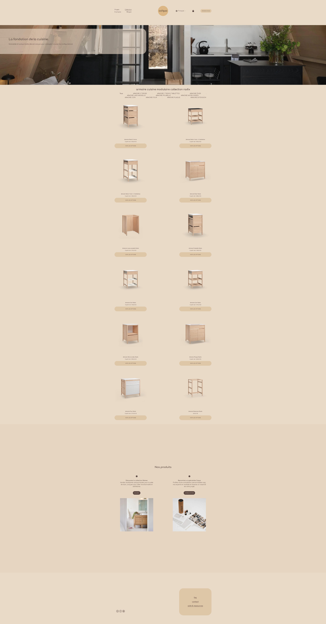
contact (195, 602)
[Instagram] (117, 611)
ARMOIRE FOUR (151, 97)
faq (195, 598)
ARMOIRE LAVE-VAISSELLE (136, 95)
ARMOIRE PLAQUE (173, 97)
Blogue (129, 12)
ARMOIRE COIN (130, 97)
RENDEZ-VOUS (206, 11)
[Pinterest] (123, 611)
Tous (121, 93)
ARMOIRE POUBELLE (163, 95)
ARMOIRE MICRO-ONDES (189, 95)
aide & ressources (195, 606)
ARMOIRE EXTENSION (198, 97)
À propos (118, 12)
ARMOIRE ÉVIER (195, 93)
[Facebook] (120, 611)
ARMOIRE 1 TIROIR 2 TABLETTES (168, 93)
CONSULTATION (189, 493)
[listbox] (181, 11)
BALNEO (136, 493)
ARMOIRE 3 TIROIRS (140, 93)
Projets (117, 9)
